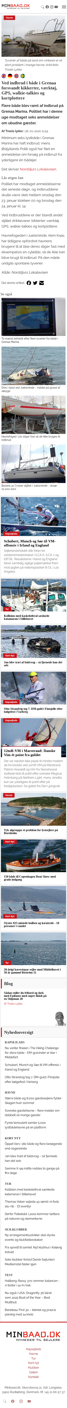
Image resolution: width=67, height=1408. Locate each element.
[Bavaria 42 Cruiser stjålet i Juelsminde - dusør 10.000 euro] (33, 464)
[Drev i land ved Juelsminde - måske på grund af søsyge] (33, 366)
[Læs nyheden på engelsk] (3, 75)
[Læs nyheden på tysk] (10, 75)
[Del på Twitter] (35, 283)
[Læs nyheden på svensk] (22, 75)
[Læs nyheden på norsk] (16, 75)
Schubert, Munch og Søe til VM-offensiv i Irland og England (30, 543)
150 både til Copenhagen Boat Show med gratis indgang (30, 878)
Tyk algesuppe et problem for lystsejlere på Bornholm (31, 831)
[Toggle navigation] (64, 7)
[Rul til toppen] (61, 1402)
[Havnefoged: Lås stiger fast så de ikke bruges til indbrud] (33, 415)
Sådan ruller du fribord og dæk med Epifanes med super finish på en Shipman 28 (25, 995)
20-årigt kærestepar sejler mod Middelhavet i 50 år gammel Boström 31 (32, 971)
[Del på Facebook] (29, 283)
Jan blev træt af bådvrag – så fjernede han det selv (33, 664)
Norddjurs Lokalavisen (38, 169)
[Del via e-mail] (41, 283)
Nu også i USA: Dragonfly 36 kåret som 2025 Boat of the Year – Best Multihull (28, 1297)
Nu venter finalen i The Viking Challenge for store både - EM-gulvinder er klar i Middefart (32, 1052)
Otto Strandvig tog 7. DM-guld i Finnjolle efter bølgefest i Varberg (33, 710)
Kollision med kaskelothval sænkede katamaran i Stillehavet (26, 617)
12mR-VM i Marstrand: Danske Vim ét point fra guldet (29, 753)
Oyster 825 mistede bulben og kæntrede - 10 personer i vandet (31, 924)
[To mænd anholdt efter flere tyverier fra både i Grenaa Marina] (33, 317)
